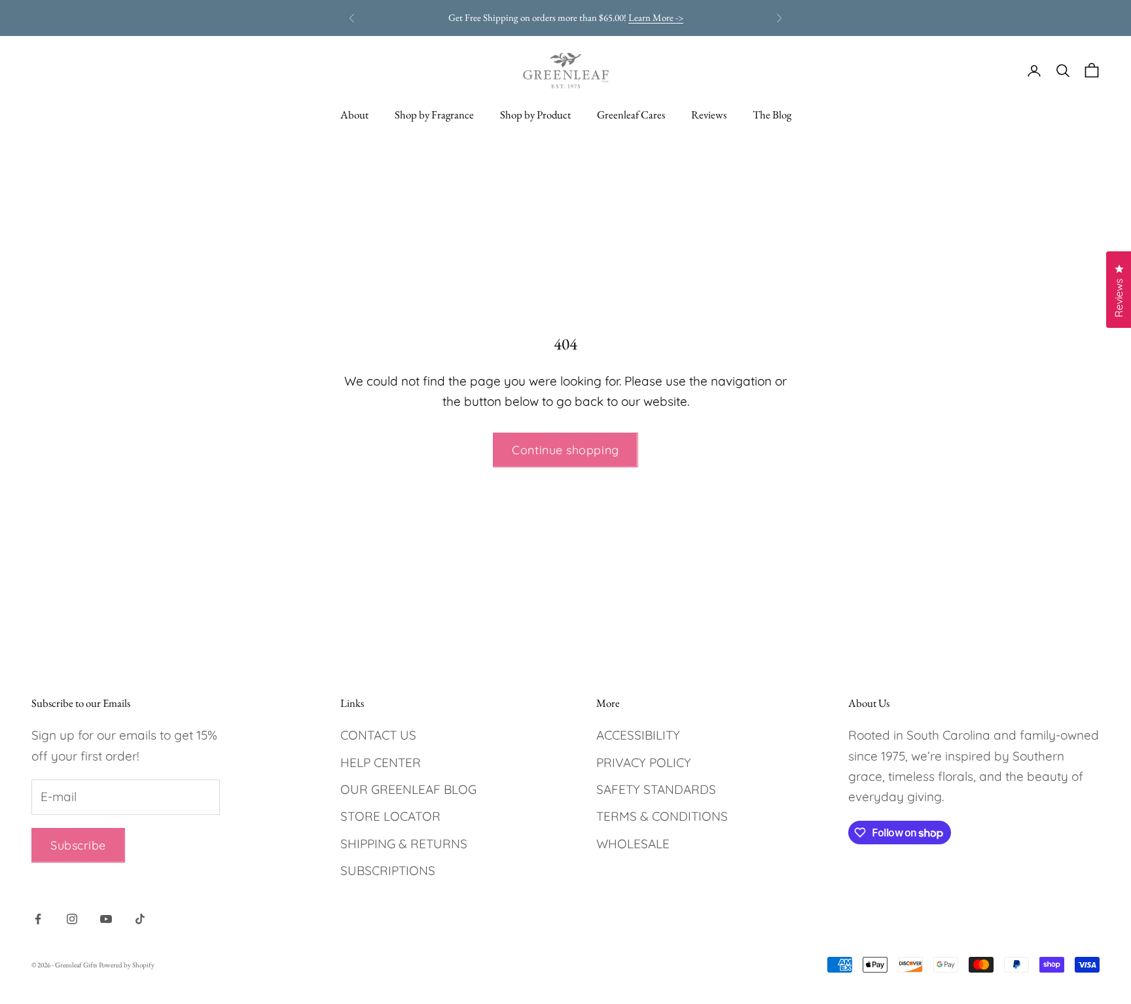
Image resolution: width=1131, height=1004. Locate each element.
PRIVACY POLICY (643, 762)
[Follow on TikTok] (140, 918)
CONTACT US (378, 735)
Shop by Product (535, 114)
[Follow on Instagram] (72, 918)
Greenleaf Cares (631, 114)
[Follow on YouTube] (106, 918)
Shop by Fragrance (434, 114)
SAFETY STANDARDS (656, 789)
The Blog (772, 114)
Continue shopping (565, 449)
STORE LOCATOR (390, 816)
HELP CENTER (380, 762)
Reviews (709, 114)
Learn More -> (655, 17)
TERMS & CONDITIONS (662, 816)
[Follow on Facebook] (38, 918)
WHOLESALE (633, 844)
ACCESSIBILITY (638, 735)
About (354, 114)
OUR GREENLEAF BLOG (408, 789)
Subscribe (78, 845)
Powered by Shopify (126, 964)
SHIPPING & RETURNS (403, 844)
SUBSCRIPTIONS (387, 870)
